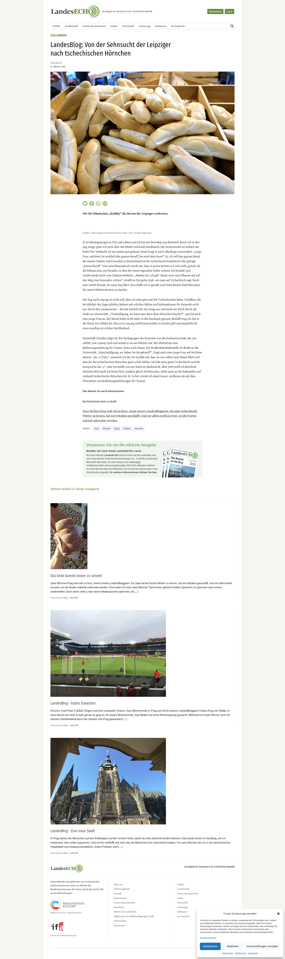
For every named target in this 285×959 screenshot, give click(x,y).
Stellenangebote (122, 889)
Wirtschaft (128, 26)
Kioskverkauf (120, 898)
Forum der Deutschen (94, 26)
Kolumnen (160, 26)
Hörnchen (106, 428)
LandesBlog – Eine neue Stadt (72, 831)
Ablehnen (232, 946)
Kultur (114, 26)
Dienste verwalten (208, 938)
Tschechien (138, 428)
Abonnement (215, 11)
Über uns (118, 884)
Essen (97, 428)
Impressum (253, 953)
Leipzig (116, 428)
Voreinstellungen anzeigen (262, 946)
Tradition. (127, 428)
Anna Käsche (56, 63)
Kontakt (118, 893)
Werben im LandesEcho (125, 911)
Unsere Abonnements (124, 902)
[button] (278, 913)
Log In (229, 11)
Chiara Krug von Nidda (59, 598)
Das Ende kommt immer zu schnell (76, 575)
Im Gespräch (178, 26)
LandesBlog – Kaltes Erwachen (73, 703)
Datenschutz (227, 953)
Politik (56, 26)
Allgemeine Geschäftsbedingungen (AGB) (134, 916)
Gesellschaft (71, 26)
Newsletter (119, 907)
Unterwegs (145, 26)
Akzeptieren (210, 946)
